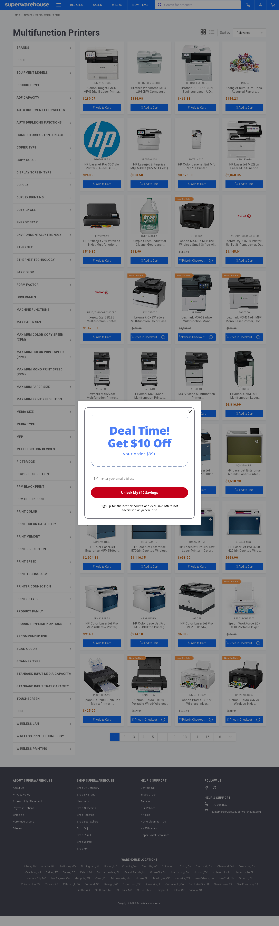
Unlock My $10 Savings (139, 492)
